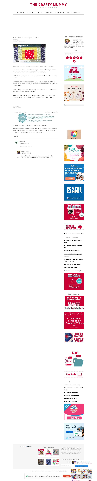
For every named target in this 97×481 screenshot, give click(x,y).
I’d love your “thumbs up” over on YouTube (23, 95)
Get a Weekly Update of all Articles (19, 41)
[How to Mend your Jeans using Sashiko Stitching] (41, 462)
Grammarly (67, 382)
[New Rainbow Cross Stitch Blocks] (41, 452)
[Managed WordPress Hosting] (29, 446)
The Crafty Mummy (48, 4)
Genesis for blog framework (71, 395)
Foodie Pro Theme (63, 471)
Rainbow (19, 41)
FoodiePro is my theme (70, 398)
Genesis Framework (54, 471)
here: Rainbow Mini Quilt (47, 97)
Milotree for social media (71, 392)
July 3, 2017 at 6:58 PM (24, 143)
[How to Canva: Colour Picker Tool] (48, 452)
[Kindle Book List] (74, 302)
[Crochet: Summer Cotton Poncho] (48, 462)
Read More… (71, 47)
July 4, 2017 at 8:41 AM (26, 153)
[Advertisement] (48, 25)
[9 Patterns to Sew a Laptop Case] (56, 462)
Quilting (18, 40)
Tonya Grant (24, 151)
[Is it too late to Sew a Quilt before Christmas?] (56, 452)
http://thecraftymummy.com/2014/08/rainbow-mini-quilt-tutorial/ (39, 157)
